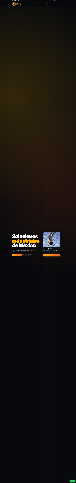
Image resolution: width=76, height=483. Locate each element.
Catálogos (50, 3)
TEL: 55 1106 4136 (14, 0)
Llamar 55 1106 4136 (27, 254)
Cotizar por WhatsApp (17, 254)
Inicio (32, 3)
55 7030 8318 (20, 0)
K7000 (42, 3)
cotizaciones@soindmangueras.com (47, 0)
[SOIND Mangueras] (17, 4)
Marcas (35, 3)
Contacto (61, 3)
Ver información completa (51, 254)
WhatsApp (72, 480)
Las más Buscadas (56, 3)
